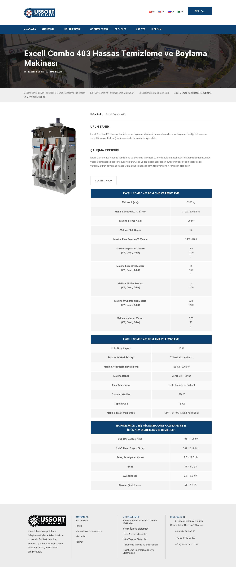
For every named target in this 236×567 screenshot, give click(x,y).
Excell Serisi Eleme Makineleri (45, 72)
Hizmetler (81, 536)
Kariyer (141, 29)
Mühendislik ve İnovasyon (89, 531)
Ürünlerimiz (72, 29)
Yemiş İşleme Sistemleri (135, 528)
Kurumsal (48, 29)
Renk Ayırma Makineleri (135, 534)
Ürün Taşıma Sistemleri (135, 539)
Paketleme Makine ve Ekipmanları (140, 544)
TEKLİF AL (200, 11)
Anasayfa (30, 29)
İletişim (156, 29)
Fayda (79, 525)
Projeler (120, 29)
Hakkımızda (82, 520)
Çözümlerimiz (99, 29)
